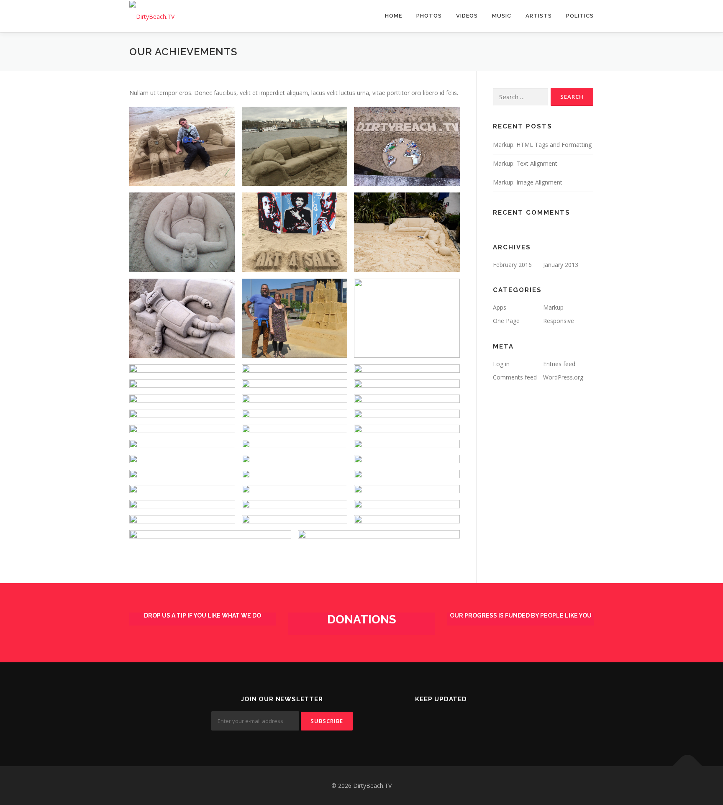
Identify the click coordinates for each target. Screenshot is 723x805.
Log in (501, 364)
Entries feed (559, 364)
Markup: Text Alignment (525, 163)
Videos (467, 16)
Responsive (558, 321)
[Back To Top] (687, 766)
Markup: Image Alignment (527, 182)
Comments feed (515, 377)
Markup (553, 307)
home (393, 16)
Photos (429, 16)
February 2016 (512, 265)
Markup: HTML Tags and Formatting (542, 145)
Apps (499, 307)
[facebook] (431, 722)
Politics (580, 16)
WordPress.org (563, 377)
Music (501, 16)
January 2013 (560, 265)
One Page (506, 321)
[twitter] (410, 722)
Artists (539, 16)
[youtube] (472, 722)
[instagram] (451, 722)
